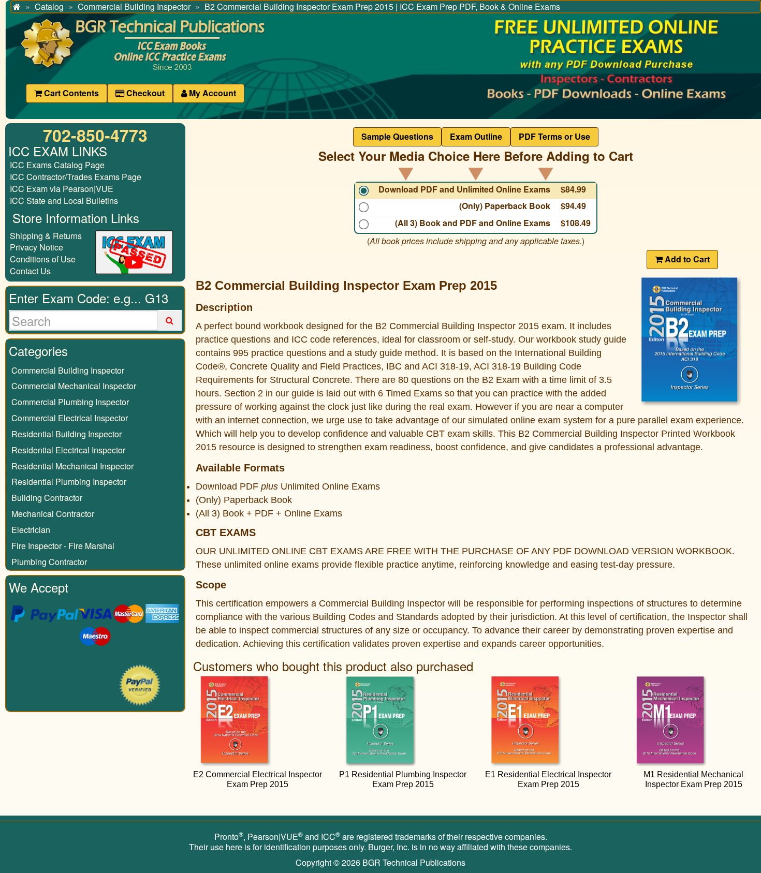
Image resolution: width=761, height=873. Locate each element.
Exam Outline (476, 136)
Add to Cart (686, 259)
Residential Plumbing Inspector (68, 481)
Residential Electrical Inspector (68, 450)
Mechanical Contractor (52, 514)
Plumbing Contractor (49, 562)
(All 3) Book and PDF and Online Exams (472, 223)
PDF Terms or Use (554, 136)
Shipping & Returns (46, 236)
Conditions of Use (43, 259)
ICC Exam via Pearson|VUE (61, 189)
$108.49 (576, 223)
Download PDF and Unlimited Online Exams (464, 189)
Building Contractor (46, 498)
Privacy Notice (36, 247)
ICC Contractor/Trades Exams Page (75, 177)
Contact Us (30, 271)
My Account (211, 93)
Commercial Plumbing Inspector (70, 402)
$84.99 (573, 189)
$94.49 (573, 206)
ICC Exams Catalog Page (57, 165)
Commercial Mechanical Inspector (73, 386)
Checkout (144, 93)
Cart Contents (70, 93)
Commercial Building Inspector (67, 370)
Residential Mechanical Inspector (72, 466)
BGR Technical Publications (413, 862)
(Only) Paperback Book (504, 206)
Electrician (30, 530)
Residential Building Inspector (66, 434)
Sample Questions (397, 136)
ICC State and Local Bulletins (64, 200)
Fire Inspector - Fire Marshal (62, 546)
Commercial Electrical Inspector (69, 418)
